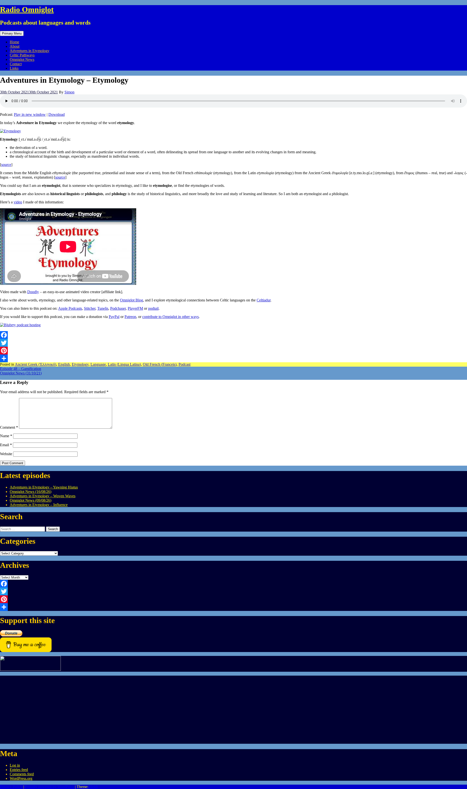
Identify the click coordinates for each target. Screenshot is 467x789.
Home (14, 42)
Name (6, 436)
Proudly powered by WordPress (49, 787)
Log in (15, 765)
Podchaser (118, 308)
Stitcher (89, 308)
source (6, 165)
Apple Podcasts (70, 308)
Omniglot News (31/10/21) (21, 373)
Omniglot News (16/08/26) (30, 492)
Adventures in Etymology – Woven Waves (42, 496)
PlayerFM (135, 308)
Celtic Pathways (22, 55)
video (18, 202)
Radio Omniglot (27, 9)
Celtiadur (263, 300)
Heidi (93, 787)
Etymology (80, 364)
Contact (16, 64)
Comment (9, 427)
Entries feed (19, 770)
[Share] (233, 358)
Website (6, 454)
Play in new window (30, 114)
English (64, 364)
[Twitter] (233, 343)
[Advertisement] (146, 710)
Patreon (130, 317)
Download (56, 114)
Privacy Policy (11, 787)
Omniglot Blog (131, 300)
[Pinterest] (233, 350)
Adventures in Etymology (29, 51)
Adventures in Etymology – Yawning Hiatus (44, 487)
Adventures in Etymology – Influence (39, 505)
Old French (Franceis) (160, 364)
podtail (153, 308)
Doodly (33, 292)
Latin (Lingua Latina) (124, 364)
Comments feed (22, 774)
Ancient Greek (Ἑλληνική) (35, 364)
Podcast (184, 364)
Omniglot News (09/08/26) (30, 500)
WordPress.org (21, 778)
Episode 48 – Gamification (20, 369)
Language (98, 364)
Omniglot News (22, 59)
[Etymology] (10, 131)
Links (14, 68)
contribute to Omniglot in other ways (170, 317)
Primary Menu (12, 33)
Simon (69, 92)
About (14, 46)
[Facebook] (233, 335)
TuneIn (102, 308)
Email (6, 445)
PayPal (114, 317)
